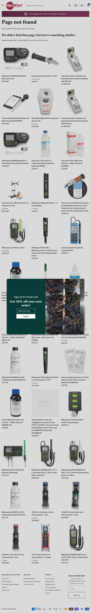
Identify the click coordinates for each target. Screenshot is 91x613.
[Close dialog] (81, 282)
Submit (26, 316)
